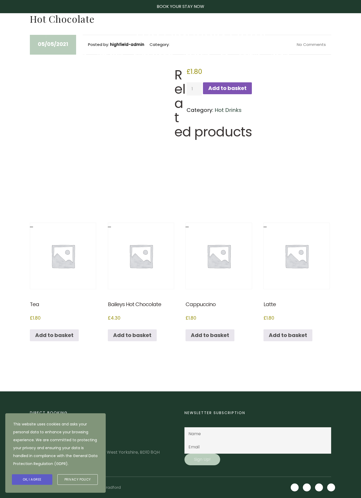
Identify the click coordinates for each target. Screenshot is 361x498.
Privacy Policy (77, 479)
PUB (224, 56)
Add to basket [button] (54, 335)
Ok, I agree (32, 479)
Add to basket (227, 88)
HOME (81, 56)
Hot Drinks (228, 110)
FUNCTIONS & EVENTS (153, 56)
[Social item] (313, 32)
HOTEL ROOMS (110, 56)
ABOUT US (280, 56)
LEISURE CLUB (197, 56)
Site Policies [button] (23, 32)
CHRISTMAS (249, 56)
